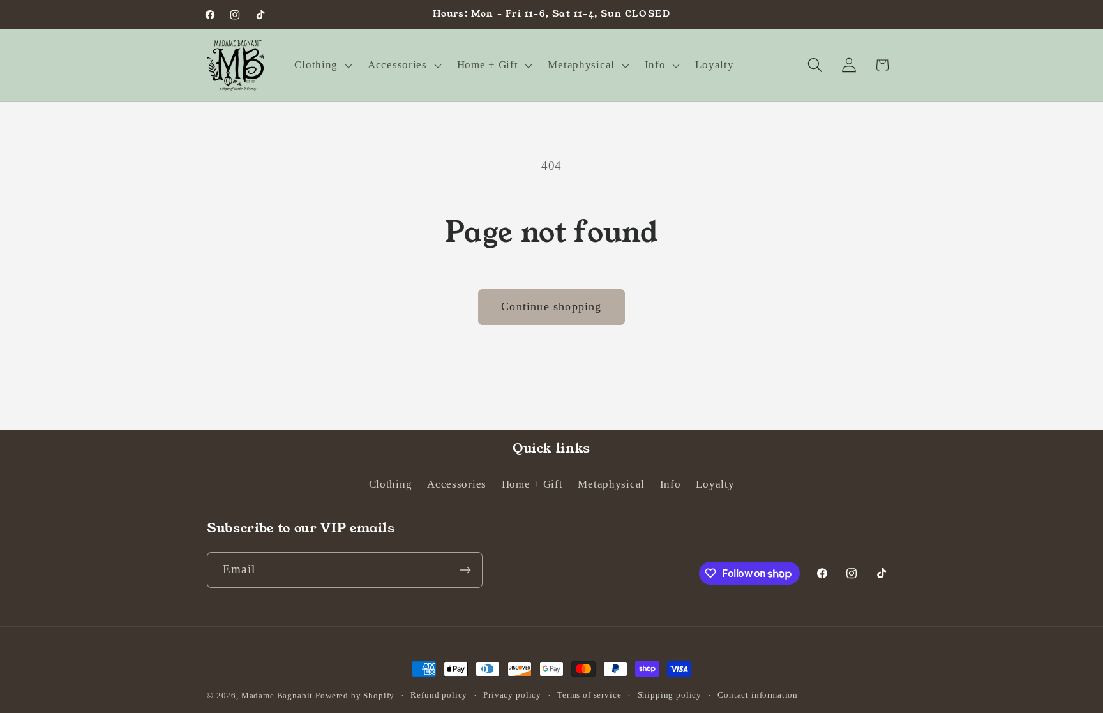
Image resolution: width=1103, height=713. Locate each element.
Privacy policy (512, 695)
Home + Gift (532, 484)
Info (670, 484)
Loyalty (715, 484)
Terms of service (589, 695)
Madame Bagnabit (278, 695)
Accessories (456, 484)
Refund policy (438, 695)
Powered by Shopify (354, 695)
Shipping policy (670, 695)
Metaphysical (611, 484)
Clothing (390, 484)
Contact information (757, 695)
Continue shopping (551, 306)
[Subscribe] (465, 570)
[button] (322, 65)
